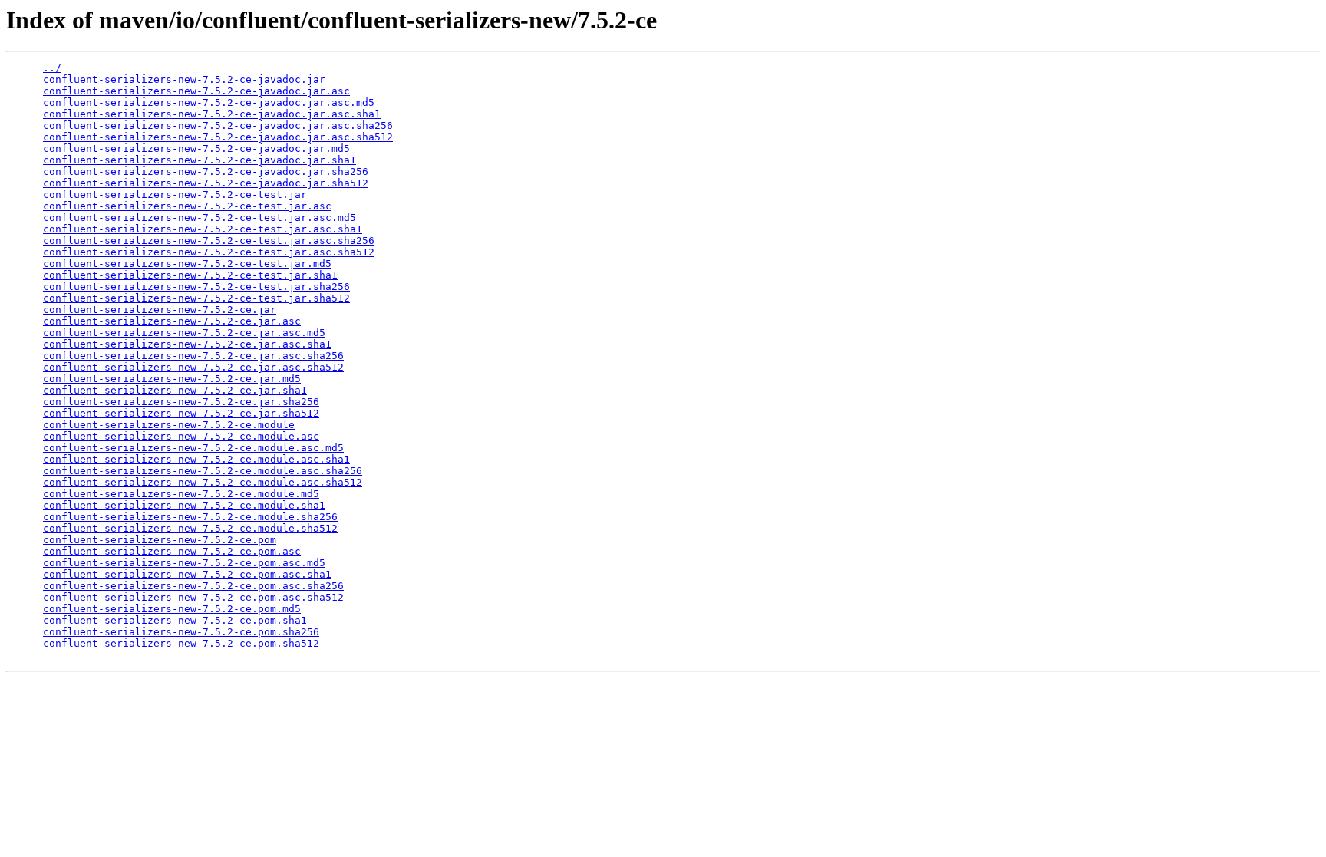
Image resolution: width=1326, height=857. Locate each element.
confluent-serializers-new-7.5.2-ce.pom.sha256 (181, 632)
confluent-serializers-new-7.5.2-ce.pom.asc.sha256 (193, 586)
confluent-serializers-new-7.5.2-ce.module (169, 424)
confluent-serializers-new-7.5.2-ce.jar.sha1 (175, 390)
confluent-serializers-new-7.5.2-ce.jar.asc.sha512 (193, 367)
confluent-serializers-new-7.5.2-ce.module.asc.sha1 (196, 459)
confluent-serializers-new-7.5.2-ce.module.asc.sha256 (202, 470)
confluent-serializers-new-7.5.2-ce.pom (159, 540)
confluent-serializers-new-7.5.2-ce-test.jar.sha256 (196, 286)
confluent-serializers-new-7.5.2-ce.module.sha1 (184, 505)
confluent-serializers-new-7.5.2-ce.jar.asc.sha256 (193, 355)
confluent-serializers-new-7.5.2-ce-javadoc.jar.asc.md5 (208, 102)
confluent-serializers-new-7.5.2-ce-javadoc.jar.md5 (196, 148)
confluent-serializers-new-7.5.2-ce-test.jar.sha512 (196, 298)
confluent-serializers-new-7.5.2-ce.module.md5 (181, 493)
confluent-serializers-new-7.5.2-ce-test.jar (175, 194)
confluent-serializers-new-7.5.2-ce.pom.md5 (172, 609)
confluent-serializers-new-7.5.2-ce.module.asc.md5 (193, 447)
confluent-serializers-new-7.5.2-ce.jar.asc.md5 (184, 332)
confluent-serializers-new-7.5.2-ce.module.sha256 (190, 516)
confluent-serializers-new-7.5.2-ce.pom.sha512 (181, 643)
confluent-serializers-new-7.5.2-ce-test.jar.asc (187, 206)
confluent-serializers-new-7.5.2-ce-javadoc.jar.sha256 (205, 171)
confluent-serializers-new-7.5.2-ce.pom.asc (172, 551)
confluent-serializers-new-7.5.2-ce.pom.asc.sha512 (193, 597)
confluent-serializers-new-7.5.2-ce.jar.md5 (172, 378)
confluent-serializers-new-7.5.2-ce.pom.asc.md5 (184, 563)
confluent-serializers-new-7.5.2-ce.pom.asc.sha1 (187, 574)
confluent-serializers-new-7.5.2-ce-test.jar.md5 (187, 263)
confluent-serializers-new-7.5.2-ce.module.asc (181, 436)
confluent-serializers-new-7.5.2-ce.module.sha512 (190, 528)
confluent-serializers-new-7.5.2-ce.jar (159, 309)
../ (52, 68)
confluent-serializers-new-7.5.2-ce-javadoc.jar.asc (196, 91)
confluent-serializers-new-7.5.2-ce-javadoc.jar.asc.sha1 (212, 114)
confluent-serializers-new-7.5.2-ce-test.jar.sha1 (190, 275)
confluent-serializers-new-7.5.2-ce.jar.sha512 (181, 413)
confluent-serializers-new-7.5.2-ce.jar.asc (172, 321)
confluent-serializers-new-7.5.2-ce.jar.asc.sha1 (187, 344)
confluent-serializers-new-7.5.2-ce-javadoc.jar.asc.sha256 (218, 125)
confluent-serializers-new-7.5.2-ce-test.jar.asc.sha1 (202, 229)
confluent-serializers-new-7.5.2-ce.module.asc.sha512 (202, 482)
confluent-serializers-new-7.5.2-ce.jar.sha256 (181, 401)
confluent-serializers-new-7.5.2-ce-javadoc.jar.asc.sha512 (218, 137)
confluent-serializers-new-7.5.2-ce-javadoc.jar (184, 79)
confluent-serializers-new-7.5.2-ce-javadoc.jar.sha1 (199, 160)
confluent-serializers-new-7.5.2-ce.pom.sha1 (175, 620)
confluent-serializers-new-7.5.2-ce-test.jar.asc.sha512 (208, 252)
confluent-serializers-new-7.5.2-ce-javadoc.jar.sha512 (205, 183)
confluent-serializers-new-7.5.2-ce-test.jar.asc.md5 (199, 217)
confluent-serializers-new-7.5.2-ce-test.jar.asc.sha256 (208, 240)
